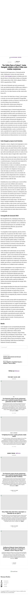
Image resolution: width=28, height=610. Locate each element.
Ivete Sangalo (8, 76)
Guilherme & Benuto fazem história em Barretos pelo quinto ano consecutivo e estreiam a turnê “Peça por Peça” (14, 549)
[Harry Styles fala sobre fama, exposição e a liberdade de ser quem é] (14, 502)
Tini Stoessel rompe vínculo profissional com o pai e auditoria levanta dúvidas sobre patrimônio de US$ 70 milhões (14, 400)
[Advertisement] (14, 14)
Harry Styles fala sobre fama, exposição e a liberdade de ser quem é (14, 512)
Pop (13, 396)
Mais (17, 410)
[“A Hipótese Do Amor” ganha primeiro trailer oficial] (14, 424)
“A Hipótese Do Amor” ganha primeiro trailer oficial (14, 435)
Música (18, 453)
